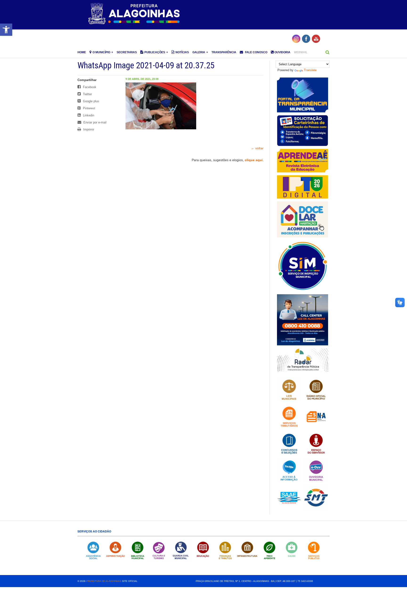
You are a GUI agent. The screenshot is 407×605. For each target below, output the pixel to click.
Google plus (90, 101)
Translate (310, 70)
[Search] (328, 52)
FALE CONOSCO (255, 52)
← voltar (257, 148)
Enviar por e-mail (94, 122)
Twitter (87, 94)
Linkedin (88, 115)
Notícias (182, 52)
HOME (81, 52)
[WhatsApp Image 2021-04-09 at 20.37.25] (161, 127)
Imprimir (88, 129)
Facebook (89, 87)
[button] (6, 30)
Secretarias (127, 52)
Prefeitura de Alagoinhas (103, 581)
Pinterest (88, 108)
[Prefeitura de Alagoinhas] (134, 14)
